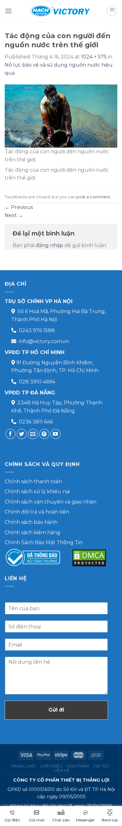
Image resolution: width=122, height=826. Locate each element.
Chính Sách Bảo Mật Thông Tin (44, 542)
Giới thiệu (51, 766)
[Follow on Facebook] (10, 434)
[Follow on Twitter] (22, 434)
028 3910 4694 (37, 382)
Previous (19, 207)
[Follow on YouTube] (55, 434)
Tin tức (101, 766)
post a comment (93, 197)
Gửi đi (56, 710)
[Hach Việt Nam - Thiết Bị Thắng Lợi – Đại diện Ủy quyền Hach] (61, 11)
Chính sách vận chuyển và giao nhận (50, 502)
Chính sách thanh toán (33, 481)
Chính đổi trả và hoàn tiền (37, 512)
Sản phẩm (78, 766)
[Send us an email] (33, 434)
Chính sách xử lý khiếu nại (37, 491)
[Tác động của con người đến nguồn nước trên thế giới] (61, 116)
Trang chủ (23, 766)
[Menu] (8, 10)
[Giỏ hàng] (112, 11)
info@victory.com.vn (44, 341)
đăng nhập (49, 245)
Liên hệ (62, 770)
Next (14, 215)
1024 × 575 (94, 57)
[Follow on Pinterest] (44, 434)
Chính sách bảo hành (31, 522)
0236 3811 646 (36, 422)
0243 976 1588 (37, 330)
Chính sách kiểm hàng (32, 532)
